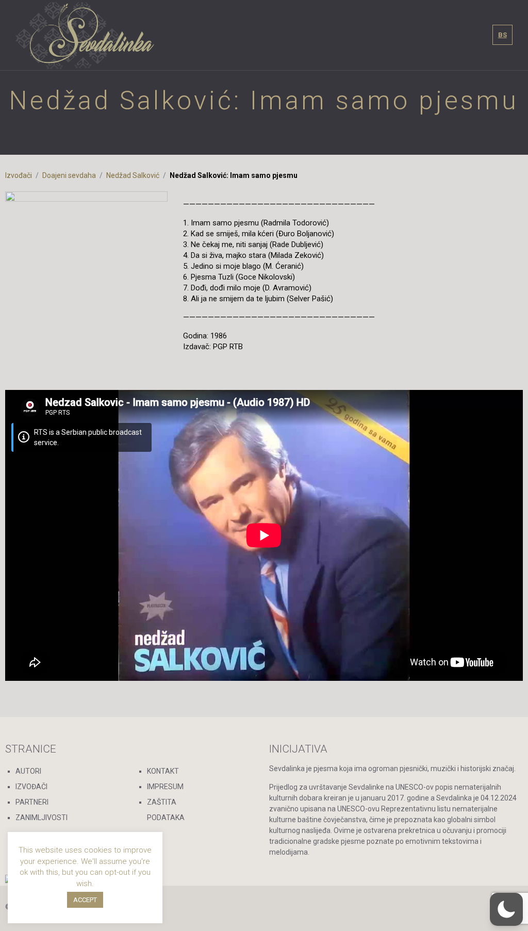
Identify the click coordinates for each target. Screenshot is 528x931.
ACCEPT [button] (85, 900)
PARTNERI (31, 802)
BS (502, 35)
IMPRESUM (165, 786)
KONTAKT (163, 771)
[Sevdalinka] (84, 35)
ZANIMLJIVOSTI (41, 817)
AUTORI (28, 771)
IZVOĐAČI (31, 786)
